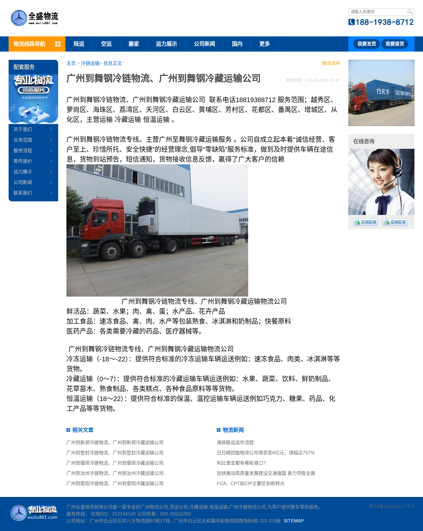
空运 (106, 44)
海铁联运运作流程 (235, 442)
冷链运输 (90, 63)
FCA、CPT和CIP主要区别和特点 (251, 483)
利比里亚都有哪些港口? (241, 463)
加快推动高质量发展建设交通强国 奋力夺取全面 (266, 473)
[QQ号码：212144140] (365, 222)
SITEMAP (294, 520)
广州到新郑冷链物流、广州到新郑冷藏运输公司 (115, 442)
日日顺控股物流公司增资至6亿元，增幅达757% (266, 452)
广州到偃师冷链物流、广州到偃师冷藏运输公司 (115, 463)
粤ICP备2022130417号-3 (391, 506)
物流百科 (331, 63)
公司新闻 (204, 44)
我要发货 (367, 43)
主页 (71, 63)
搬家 (134, 44)
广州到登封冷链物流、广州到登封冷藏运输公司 (115, 452)
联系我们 (23, 192)
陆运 (79, 44)
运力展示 (166, 44)
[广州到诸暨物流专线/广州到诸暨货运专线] (381, 93)
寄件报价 (23, 161)
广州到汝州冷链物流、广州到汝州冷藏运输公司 (115, 473)
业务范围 (23, 140)
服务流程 (23, 150)
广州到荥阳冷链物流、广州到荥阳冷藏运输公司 (115, 483)
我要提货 (395, 43)
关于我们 (23, 129)
